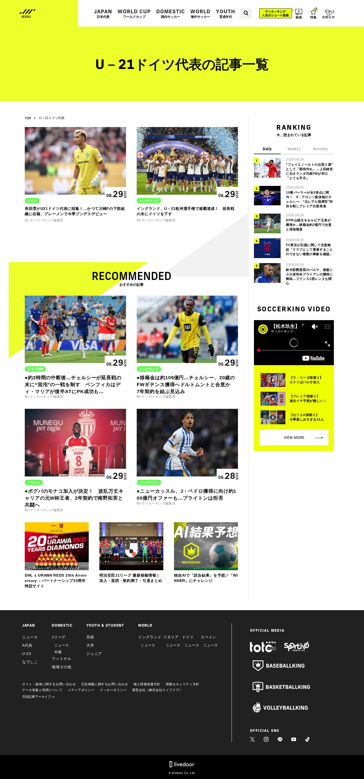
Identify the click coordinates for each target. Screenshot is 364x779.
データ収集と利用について (42, 690)
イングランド (149, 637)
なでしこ (30, 662)
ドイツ (188, 637)
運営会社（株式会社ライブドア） (157, 690)
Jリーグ (59, 637)
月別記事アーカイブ (37, 697)
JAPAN (103, 13)
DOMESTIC (170, 13)
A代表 (27, 645)
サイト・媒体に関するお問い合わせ (49, 684)
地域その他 (61, 667)
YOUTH (225, 13)
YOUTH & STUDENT (105, 625)
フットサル (61, 658)
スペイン (208, 637)
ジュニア (94, 653)
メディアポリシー (81, 690)
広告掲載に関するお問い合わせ (104, 684)
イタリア (171, 637)
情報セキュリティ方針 (182, 684)
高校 (90, 637)
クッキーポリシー (113, 690)
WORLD (200, 13)
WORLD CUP (134, 13)
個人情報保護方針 (147, 684)
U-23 (26, 653)
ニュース (30, 637)
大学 (90, 645)
